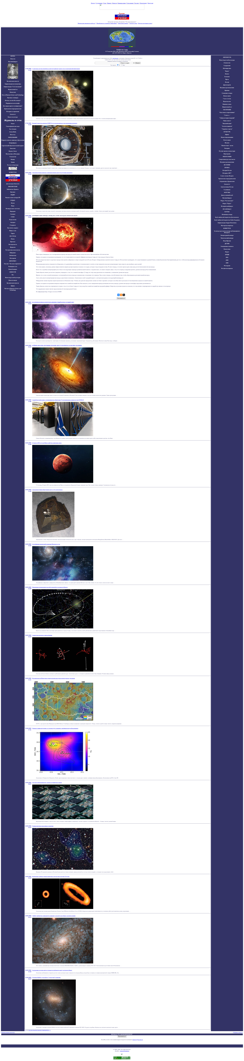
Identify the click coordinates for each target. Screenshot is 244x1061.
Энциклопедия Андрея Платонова (227, 222)
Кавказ (227, 74)
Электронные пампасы (227, 246)
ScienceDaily (12, 132)
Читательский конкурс (227, 238)
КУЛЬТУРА (227, 131)
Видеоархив (227, 154)
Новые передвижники (227, 137)
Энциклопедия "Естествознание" (13, 86)
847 (41, 1030)
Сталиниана (227, 189)
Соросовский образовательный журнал (13, 145)
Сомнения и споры (227, 93)
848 (43, 1030)
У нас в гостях (227, 98)
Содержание (99, 3)
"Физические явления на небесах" (86, 23)
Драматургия (227, 85)
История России (227, 170)
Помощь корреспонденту (8, 1032)
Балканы (227, 76)
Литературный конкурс (227, 235)
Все (13, 274)
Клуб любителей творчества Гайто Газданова (227, 220)
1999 (227, 263)
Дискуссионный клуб (227, 195)
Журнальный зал (13, 89)
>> (50, 1030)
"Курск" (227, 71)
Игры (12, 206)
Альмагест (13, 114)
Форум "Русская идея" (227, 200)
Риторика (227, 148)
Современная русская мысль (227, 159)
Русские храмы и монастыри (227, 151)
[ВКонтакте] (118, 295)
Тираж (13, 233)
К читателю (227, 63)
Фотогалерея (227, 140)
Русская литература (12, 165)
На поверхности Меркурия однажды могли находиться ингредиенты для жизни (53, 678)
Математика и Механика (13, 154)
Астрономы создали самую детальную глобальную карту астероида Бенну (52, 970)
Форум (227, 252)
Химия (13, 162)
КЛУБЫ (227, 211)
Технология (12, 156)
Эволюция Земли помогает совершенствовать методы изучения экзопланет (52, 172)
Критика (227, 90)
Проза (227, 79)
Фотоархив (13, 258)
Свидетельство (115, 58)
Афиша (13, 286)
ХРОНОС (227, 167)
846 (39, 1030)
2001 (227, 257)
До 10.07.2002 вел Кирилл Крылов (122, 53)
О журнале (13, 225)
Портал (93, 3)
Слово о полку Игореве (227, 176)
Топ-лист (136, 3)
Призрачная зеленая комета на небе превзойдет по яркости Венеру (50, 587)
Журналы (12, 247)
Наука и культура (13, 117)
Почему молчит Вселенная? (13, 100)
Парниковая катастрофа (13, 103)
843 (32, 1030)
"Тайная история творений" (227, 118)
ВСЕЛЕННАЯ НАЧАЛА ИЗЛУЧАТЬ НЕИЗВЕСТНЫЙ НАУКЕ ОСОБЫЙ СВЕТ (53, 302)
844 (34, 1030)
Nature (13, 123)
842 (30, 1030)
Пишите (109, 3)
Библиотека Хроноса (13, 189)
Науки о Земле (13, 151)
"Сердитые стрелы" (227, 129)
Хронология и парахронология (12, 108)
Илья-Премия (227, 241)
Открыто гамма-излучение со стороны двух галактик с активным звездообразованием (55, 728)
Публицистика (227, 68)
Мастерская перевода (227, 225)
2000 (227, 260)
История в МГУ (227, 173)
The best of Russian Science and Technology (12, 289)
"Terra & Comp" (133, 23)
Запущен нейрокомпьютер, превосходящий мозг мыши (47, 782)
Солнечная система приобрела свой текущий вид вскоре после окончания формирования (56, 68)
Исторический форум (227, 206)
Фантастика (227, 249)
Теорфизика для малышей (160, 23)
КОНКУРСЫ (227, 228)
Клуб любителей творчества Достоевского (227, 217)
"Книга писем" (227, 120)
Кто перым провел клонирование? (12, 106)
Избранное (13, 252)
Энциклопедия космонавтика (13, 84)
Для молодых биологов (12, 183)
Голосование (130, 3)
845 (37, 1030)
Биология (12, 148)
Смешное (12, 214)
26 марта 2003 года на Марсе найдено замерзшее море (47, 443)
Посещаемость (13, 244)
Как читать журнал (12, 228)
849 (46, 1030)
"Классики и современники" (227, 112)
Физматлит (13, 92)
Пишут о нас (12, 230)
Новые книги (227, 96)
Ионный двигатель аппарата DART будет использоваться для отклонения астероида (54, 123)
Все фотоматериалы (227, 268)
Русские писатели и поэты (13, 250)
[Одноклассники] (121, 295)
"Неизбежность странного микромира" (106, 23)
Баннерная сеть (12, 266)
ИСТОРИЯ (227, 165)
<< (25, 1030)
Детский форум (227, 209)
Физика (13, 159)
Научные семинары (12, 97)
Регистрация (143, 3)
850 (48, 1030)
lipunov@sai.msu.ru (137, 1039)
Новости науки (13, 280)
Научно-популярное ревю (145, 23)
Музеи (12, 203)
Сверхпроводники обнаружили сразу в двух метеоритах (47, 489)
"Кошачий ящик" (227, 123)
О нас (104, 3)
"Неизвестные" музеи (227, 145)
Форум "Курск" (227, 203)
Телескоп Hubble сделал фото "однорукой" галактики (46, 977)
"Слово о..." (227, 115)
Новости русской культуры (12, 277)
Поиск (12, 239)
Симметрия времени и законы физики (42, 635)
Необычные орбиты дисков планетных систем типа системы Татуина (50, 876)
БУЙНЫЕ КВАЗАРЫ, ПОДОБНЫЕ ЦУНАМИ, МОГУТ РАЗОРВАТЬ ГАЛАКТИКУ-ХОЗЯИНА (57, 345)
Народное (13, 211)
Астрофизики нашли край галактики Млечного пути (46, 544)
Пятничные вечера (227, 214)
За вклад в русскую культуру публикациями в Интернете (227, 231)
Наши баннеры (12, 269)
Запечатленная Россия (227, 187)
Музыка (227, 142)
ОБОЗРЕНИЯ (227, 109)
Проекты (12, 241)
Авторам (12, 222)
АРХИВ (227, 254)
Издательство (227, 101)
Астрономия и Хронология (227, 181)
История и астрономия (12, 111)
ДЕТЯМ (227, 243)
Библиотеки (12, 255)
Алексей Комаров (124, 1051)
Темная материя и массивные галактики (42, 826)
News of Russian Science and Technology (13, 95)
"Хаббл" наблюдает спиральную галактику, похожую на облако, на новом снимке (53, 915)
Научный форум (12, 61)
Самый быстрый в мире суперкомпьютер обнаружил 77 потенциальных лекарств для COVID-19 (58, 400)
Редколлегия (12, 219)
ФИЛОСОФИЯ (227, 156)
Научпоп (12, 192)
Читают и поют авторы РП (12, 197)
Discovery (12, 134)
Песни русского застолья (13, 208)
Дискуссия (150, 3)
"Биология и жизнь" (123, 23)
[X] (124, 295)
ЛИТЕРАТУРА (227, 57)
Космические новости (13, 81)
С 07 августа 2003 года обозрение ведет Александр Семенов (122, 51)
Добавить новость (238, 1032)
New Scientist (12, 129)
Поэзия (227, 82)
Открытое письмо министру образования (12, 140)
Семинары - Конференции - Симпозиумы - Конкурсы (122, 25)
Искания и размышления (227, 87)
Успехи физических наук (13, 126)
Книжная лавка (122, 3)
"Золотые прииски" (227, 126)
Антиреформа (13, 143)
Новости (114, 3)
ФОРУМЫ (227, 192)
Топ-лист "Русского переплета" (13, 263)
